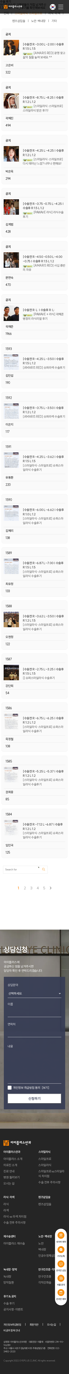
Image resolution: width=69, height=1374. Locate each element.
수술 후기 (9, 1303)
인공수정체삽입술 (48, 1256)
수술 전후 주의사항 (49, 1182)
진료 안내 (9, 1171)
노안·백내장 (38, 21)
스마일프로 (44, 1159)
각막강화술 (44, 1282)
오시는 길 (9, 1183)
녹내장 (7, 1276)
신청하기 (34, 1098)
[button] (53, 7)
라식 (6, 1204)
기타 (54, 21)
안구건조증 (44, 1276)
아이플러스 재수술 (14, 1243)
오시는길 (51, 1324)
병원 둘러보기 (11, 1177)
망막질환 (8, 1282)
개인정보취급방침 (12, 1324)
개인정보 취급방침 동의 (31, 1088)
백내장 (42, 1249)
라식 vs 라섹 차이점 (14, 1216)
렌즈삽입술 (18, 21)
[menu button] (60, 7)
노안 (41, 1243)
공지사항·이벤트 (13, 1309)
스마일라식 (44, 1165)
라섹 (6, 1210)
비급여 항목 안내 (11, 1330)
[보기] (45, 1088)
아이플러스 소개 (12, 1159)
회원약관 (34, 1324)
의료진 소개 (10, 1165)
